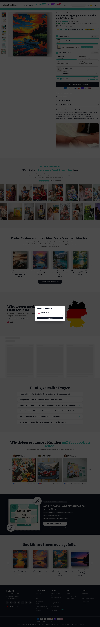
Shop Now (50, 318)
